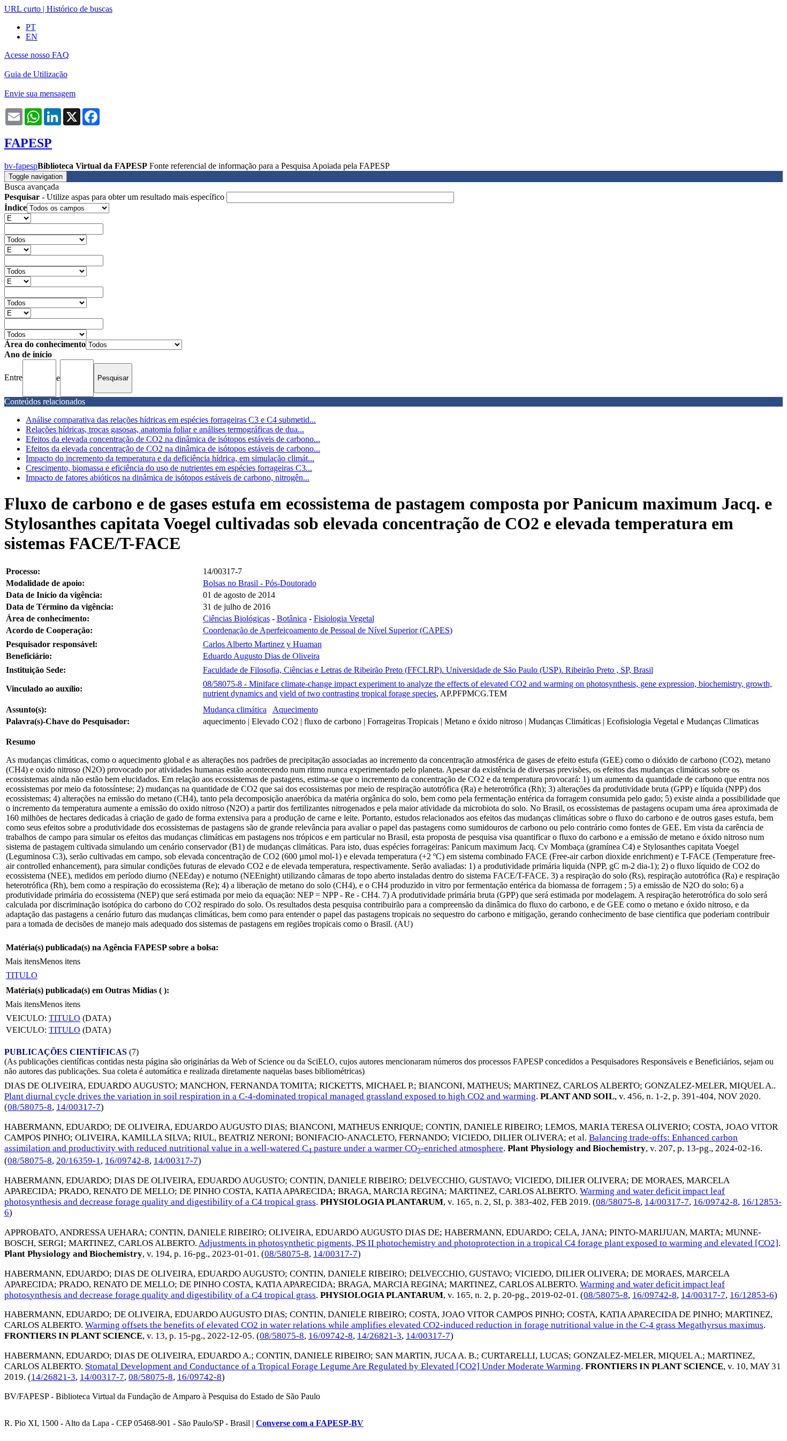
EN (31, 36)
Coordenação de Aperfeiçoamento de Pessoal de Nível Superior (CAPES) (327, 630)
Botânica (292, 618)
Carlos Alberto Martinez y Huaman (262, 644)
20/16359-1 (78, 1160)
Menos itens (60, 961)
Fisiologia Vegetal (344, 618)
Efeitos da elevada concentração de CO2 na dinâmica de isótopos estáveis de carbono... (173, 439)
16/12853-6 (752, 1295)
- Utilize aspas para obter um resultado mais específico (115, 196)
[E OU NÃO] (17, 217)
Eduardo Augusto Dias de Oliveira (261, 656)
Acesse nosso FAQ (36, 54)
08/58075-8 (29, 1107)
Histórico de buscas (79, 8)
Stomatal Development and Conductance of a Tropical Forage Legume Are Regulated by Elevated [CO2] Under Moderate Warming (333, 1366)
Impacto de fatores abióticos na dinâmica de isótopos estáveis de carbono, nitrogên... (167, 477)
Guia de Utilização (35, 74)
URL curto (22, 8)
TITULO (21, 975)
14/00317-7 (78, 1107)
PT (31, 27)
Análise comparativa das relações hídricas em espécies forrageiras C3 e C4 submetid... (171, 419)
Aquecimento (295, 709)
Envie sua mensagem (39, 93)
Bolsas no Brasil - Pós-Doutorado (259, 583)
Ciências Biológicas (236, 618)
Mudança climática (235, 709)
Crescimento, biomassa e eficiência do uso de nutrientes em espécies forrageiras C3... (169, 467)
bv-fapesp (20, 165)
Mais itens (22, 961)
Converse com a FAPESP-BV (310, 1423)
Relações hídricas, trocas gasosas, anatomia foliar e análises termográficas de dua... (165, 429)
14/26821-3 (379, 1336)
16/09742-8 (127, 1160)
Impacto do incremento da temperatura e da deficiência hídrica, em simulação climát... (170, 458)
